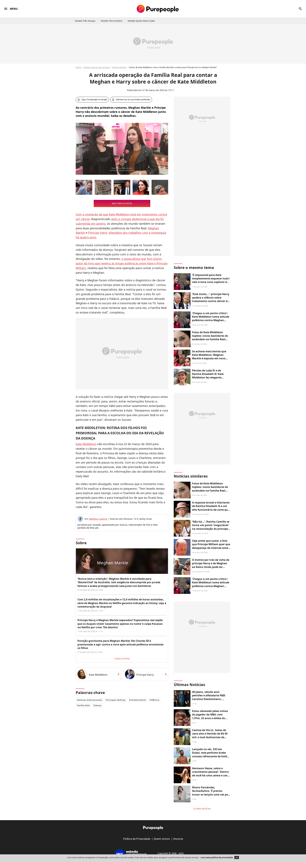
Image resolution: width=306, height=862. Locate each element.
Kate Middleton (86, 444)
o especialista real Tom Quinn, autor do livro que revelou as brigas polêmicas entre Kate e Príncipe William (122, 263)
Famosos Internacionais (89, 699)
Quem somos (162, 839)
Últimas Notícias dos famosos (97, 67)
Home (78, 67)
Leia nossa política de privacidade (217, 857)
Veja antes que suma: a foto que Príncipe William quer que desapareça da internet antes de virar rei (211, 546)
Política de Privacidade (136, 839)
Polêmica (154, 699)
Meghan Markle (119, 67)
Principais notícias (116, 699)
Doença (97, 705)
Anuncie (178, 839)
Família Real (83, 705)
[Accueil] (158, 9)
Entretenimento (137, 699)
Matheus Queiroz (98, 518)
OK (236, 857)
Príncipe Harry (97, 233)
